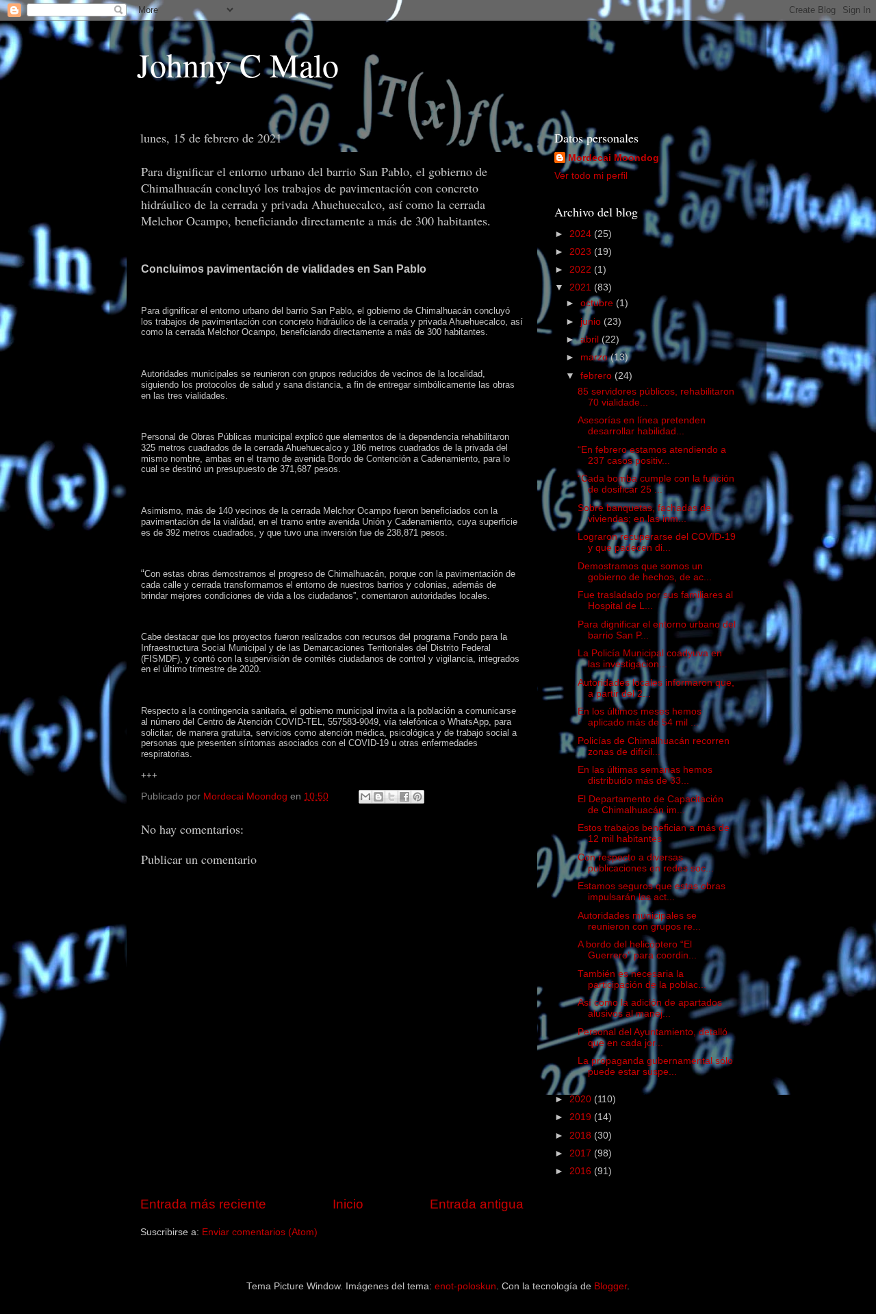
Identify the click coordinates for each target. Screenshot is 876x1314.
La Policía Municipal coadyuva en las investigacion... (650, 658)
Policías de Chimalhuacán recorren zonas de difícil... (654, 746)
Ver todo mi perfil (591, 176)
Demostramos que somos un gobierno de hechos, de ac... (645, 571)
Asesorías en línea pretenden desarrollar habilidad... (642, 425)
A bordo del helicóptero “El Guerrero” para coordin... (637, 949)
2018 (581, 1135)
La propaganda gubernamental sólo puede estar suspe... (655, 1066)
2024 (581, 234)
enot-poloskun (465, 1286)
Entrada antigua (477, 1204)
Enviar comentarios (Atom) (260, 1232)
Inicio (348, 1204)
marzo (595, 357)
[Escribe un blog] (378, 797)
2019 (581, 1117)
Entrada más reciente (203, 1204)
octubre (598, 303)
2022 (581, 269)
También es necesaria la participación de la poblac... (642, 979)
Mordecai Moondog (613, 158)
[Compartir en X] (391, 797)
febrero (597, 376)
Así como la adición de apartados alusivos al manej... (650, 1008)
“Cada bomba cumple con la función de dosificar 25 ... (656, 484)
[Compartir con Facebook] (404, 797)
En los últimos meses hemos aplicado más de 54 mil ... (639, 717)
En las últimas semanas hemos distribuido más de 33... (645, 775)
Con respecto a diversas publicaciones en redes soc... (646, 862)
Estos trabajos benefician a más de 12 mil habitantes (654, 833)
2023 (581, 252)
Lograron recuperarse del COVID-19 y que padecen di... (657, 542)
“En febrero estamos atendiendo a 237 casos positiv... (652, 455)
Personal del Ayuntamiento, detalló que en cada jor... (652, 1037)
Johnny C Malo (238, 64)
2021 (581, 287)
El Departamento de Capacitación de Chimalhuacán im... (650, 804)
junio (592, 322)
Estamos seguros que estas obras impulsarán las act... (651, 891)
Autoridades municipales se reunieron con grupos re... (639, 921)
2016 (581, 1171)
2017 (581, 1153)
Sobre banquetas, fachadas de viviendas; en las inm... (644, 513)
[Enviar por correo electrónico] (365, 797)
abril (591, 339)
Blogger (610, 1286)
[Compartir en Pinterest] (417, 797)
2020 (581, 1099)
